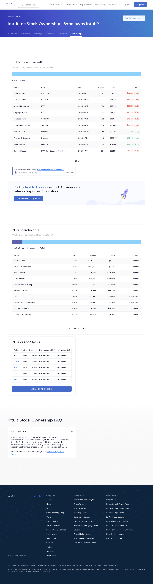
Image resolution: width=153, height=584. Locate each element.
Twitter (49, 547)
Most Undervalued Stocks (117, 526)
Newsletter (51, 556)
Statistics (77, 530)
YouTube (50, 551)
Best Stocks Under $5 (115, 534)
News (48, 504)
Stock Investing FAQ (55, 513)
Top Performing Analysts (84, 500)
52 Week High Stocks (115, 513)
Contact (49, 543)
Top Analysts (86, 5)
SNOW (16, 379)
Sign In (127, 5)
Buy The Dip (111, 500)
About (49, 500)
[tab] (12, 34)
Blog (48, 508)
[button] (42, 431)
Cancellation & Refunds (56, 530)
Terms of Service (53, 526)
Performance (51, 534)
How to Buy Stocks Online (85, 543)
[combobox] (28, 5)
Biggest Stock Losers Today (118, 508)
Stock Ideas (71, 5)
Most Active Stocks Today (117, 521)
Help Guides (51, 538)
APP (15, 367)
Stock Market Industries (84, 538)
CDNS (16, 361)
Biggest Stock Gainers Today (118, 504)
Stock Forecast (80, 508)
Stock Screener (80, 504)
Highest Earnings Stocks (84, 521)
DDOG (16, 373)
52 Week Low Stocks (115, 517)
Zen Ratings (100, 5)
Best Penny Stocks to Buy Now (119, 530)
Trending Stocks (80, 513)
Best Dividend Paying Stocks (86, 526)
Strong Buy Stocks (82, 517)
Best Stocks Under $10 (115, 538)
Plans (48, 517)
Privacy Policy (52, 521)
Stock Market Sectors (83, 534)
